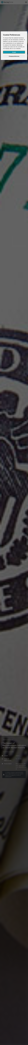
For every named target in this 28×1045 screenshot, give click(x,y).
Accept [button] (14, 52)
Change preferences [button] (14, 56)
